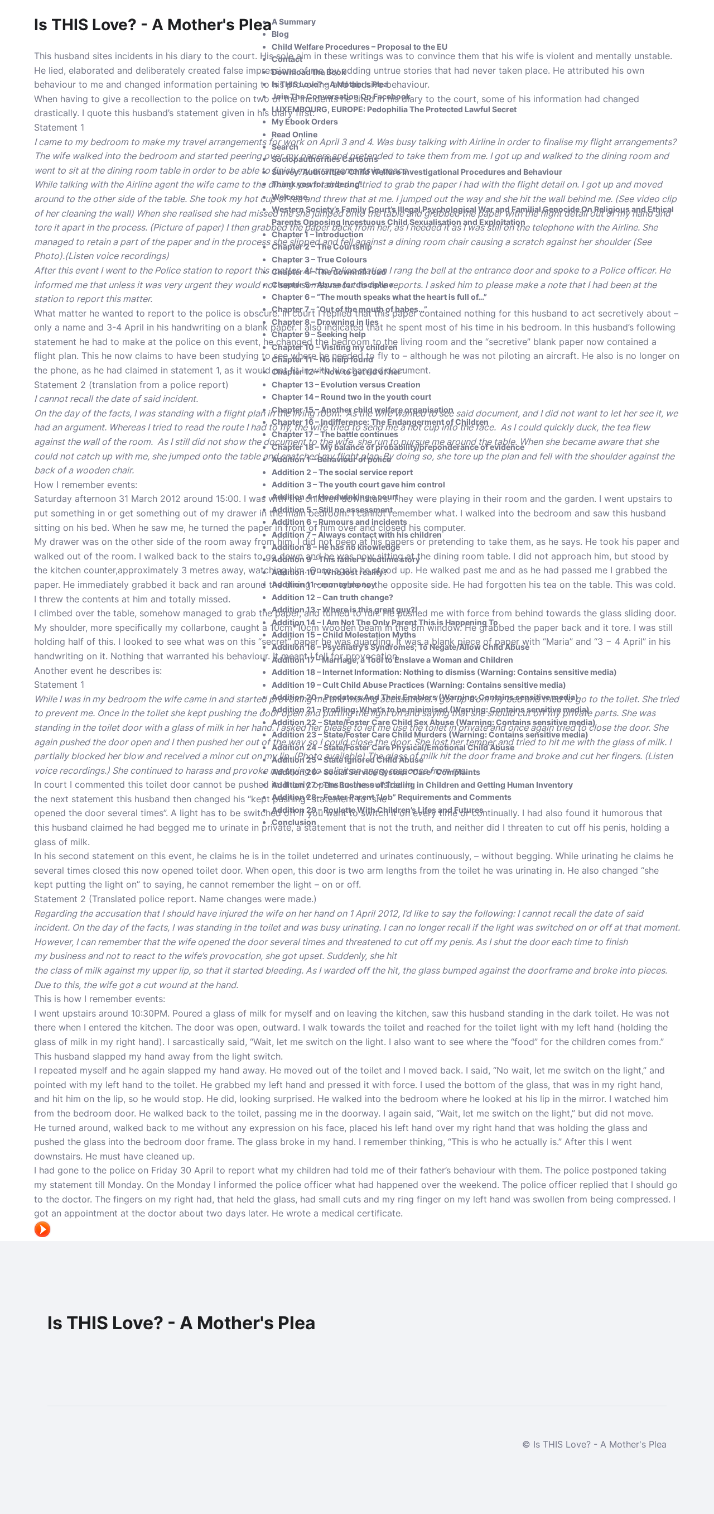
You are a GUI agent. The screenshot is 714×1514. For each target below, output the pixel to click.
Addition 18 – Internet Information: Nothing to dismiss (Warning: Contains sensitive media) (444, 672)
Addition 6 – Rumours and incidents (339, 521)
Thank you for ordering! (317, 184)
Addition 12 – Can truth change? (332, 597)
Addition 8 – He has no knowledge (336, 547)
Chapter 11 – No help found (322, 359)
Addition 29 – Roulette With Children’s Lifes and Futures (378, 810)
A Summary (294, 21)
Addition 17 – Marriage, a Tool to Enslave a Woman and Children (392, 659)
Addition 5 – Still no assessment (332, 509)
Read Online (294, 134)
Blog (280, 34)
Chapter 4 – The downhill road (329, 271)
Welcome (289, 197)
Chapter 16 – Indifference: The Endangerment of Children (380, 422)
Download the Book (309, 71)
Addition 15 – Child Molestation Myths (344, 634)
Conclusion (294, 822)
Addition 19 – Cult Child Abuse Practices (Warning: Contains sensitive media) (419, 684)
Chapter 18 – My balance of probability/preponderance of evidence (398, 447)
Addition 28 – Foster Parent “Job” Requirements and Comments (392, 797)
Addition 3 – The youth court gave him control (358, 484)
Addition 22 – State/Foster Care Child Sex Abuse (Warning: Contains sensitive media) (434, 722)
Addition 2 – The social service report (342, 472)
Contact (287, 59)
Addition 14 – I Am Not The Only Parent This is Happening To (385, 622)
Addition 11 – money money (323, 584)
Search (285, 146)
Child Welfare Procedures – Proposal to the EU (359, 46)
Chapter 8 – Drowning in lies (325, 322)
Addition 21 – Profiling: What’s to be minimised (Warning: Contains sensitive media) (431, 709)
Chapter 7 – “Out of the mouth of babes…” (349, 309)
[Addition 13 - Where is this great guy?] (42, 1233)
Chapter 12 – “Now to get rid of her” (338, 371)
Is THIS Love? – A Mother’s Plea (330, 84)
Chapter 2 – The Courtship (322, 246)
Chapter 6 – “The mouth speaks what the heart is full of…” (379, 296)
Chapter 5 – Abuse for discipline (332, 284)
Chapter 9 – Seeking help (319, 334)
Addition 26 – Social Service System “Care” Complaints (376, 772)
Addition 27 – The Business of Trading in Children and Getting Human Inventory (422, 784)
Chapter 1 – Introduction (318, 234)
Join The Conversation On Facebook (341, 96)
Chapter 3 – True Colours (319, 259)
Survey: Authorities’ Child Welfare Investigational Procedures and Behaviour (417, 171)
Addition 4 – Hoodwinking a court (335, 496)
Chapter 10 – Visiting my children (335, 347)
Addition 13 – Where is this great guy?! (345, 609)
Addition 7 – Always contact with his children (357, 534)
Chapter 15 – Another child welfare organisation (363, 409)
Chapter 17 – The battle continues (335, 434)
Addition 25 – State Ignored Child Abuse (347, 759)
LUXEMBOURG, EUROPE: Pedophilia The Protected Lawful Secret (394, 109)
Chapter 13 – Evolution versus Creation (346, 384)
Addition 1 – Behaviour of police (331, 459)
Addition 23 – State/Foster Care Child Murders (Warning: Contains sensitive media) (430, 734)
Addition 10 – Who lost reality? (330, 572)
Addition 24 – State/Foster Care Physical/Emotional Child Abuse (393, 747)
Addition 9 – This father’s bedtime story (346, 559)
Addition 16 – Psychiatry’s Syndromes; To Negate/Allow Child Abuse (400, 646)
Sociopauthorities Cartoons (325, 159)
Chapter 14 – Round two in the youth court (351, 396)
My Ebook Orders (305, 121)
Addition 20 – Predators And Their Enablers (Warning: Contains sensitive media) (425, 697)
